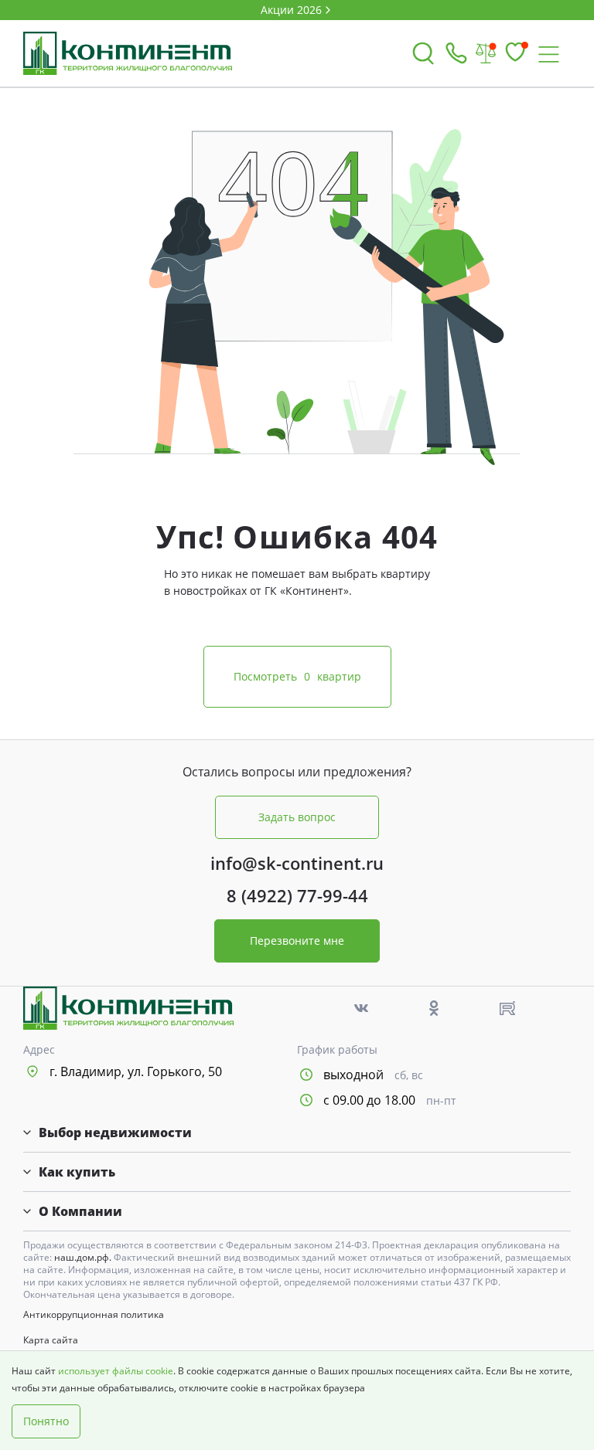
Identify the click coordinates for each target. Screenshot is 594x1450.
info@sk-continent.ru (297, 862)
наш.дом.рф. (84, 1257)
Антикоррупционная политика (93, 1315)
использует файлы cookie (115, 1370)
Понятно (46, 1421)
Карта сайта (50, 1340)
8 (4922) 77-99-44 (297, 895)
